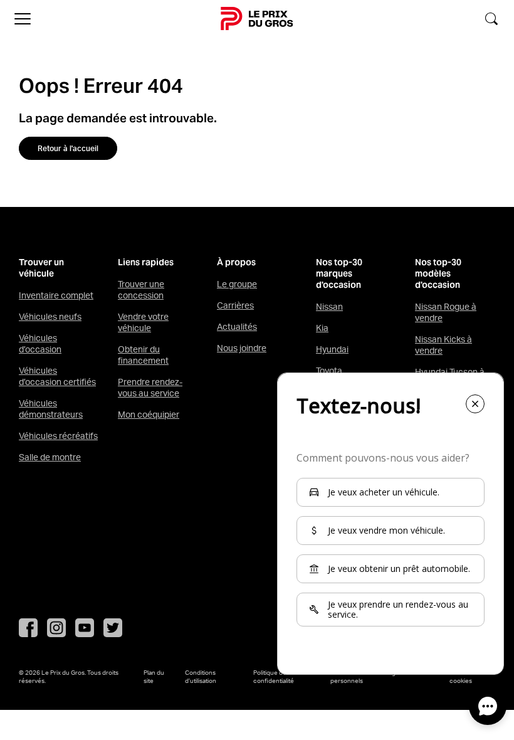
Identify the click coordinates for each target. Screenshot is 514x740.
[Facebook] (28, 627)
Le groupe (237, 284)
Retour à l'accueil (68, 148)
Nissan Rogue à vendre (445, 312)
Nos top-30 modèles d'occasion (438, 273)
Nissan (329, 307)
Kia (322, 328)
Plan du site (154, 676)
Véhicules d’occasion (40, 343)
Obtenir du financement (143, 355)
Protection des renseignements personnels (375, 676)
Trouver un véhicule (41, 268)
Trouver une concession (141, 289)
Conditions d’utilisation (200, 676)
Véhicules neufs (50, 317)
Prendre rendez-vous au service (150, 387)
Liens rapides (146, 262)
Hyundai (332, 349)
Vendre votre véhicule (143, 322)
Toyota (329, 371)
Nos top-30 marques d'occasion (339, 273)
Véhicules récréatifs (58, 436)
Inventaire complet (56, 295)
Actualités (237, 327)
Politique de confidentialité (273, 676)
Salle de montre (50, 457)
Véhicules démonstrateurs (51, 409)
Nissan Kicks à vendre (443, 345)
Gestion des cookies (466, 676)
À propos (236, 262)
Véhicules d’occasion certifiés (57, 376)
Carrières (235, 305)
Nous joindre (241, 348)
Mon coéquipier (148, 415)
